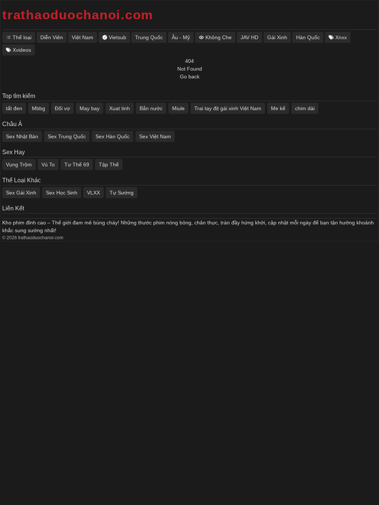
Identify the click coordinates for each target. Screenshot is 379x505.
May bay (90, 108)
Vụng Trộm (19, 164)
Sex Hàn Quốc (112, 136)
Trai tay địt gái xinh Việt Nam (227, 108)
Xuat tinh (119, 108)
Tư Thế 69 (76, 164)
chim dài (305, 108)
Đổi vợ (62, 108)
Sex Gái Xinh (21, 193)
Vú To (48, 164)
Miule (178, 108)
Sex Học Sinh (61, 193)
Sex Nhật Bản (22, 136)
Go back (189, 76)
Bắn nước (151, 108)
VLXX (93, 193)
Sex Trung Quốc (67, 136)
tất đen (14, 108)
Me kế (278, 108)
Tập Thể (109, 164)
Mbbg (38, 108)
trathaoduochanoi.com (77, 14)
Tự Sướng (122, 193)
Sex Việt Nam (155, 136)
